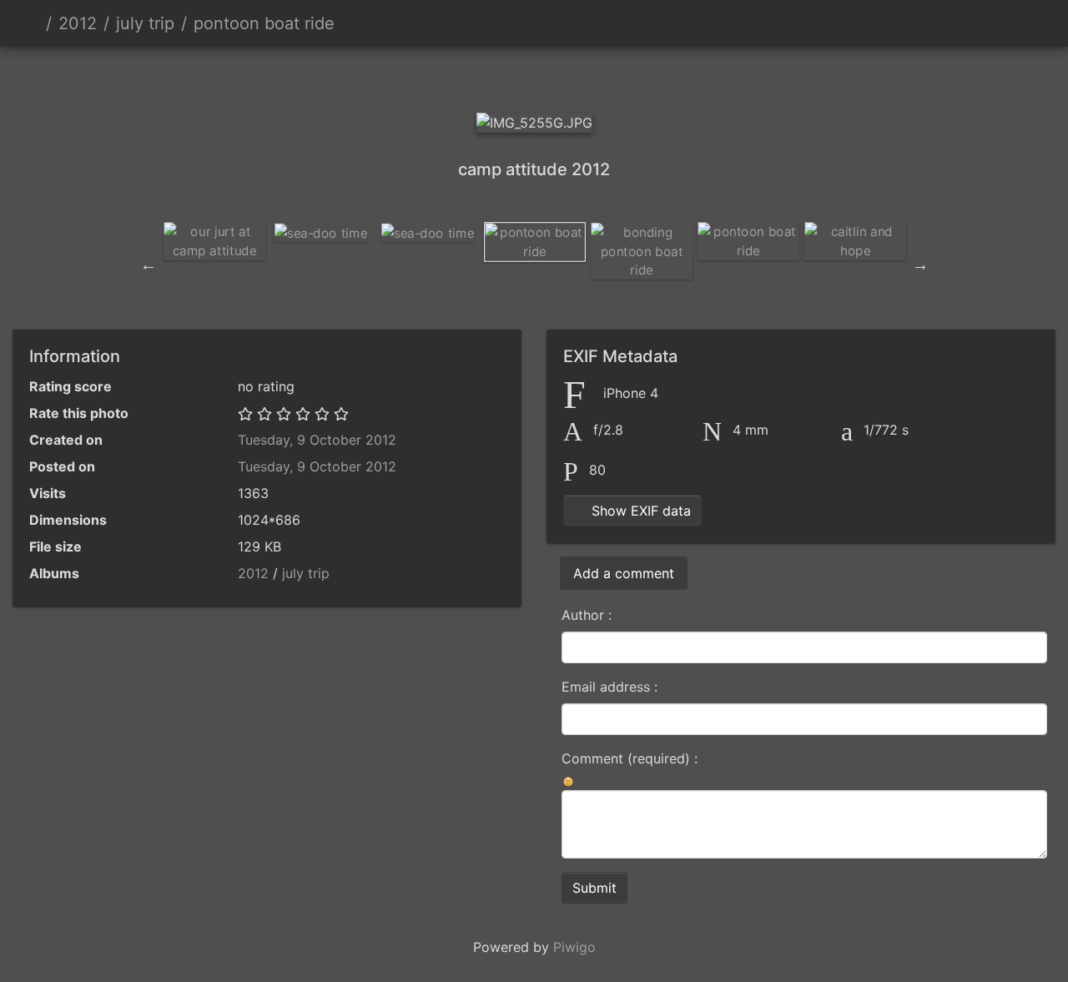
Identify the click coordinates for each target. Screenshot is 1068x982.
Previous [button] (148, 264)
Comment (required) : (630, 758)
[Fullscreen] (562, 75)
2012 (77, 23)
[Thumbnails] (505, 75)
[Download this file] (1023, 23)
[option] (214, 241)
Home (32, 23)
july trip (145, 23)
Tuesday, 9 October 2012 (317, 439)
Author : (587, 615)
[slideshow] (985, 23)
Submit (594, 887)
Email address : (609, 686)
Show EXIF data (639, 510)
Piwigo (574, 947)
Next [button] (920, 264)
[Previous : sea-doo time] (449, 75)
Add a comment (623, 573)
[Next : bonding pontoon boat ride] (619, 75)
